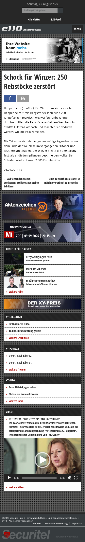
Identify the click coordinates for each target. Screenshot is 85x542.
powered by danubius (67, 536)
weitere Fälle (16, 291)
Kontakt (37, 523)
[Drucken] (23, 98)
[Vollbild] (76, 478)
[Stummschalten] (69, 478)
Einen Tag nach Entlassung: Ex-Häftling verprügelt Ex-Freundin (62, 180)
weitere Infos (16, 401)
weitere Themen (17, 369)
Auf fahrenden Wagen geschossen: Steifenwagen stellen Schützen (21, 182)
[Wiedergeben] (9, 478)
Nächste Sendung (20, 227)
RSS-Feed (56, 19)
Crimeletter (34, 19)
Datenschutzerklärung (56, 523)
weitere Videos (17, 487)
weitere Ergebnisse (19, 338)
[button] (42, 460)
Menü (77, 29)
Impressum (77, 523)
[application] (42, 459)
